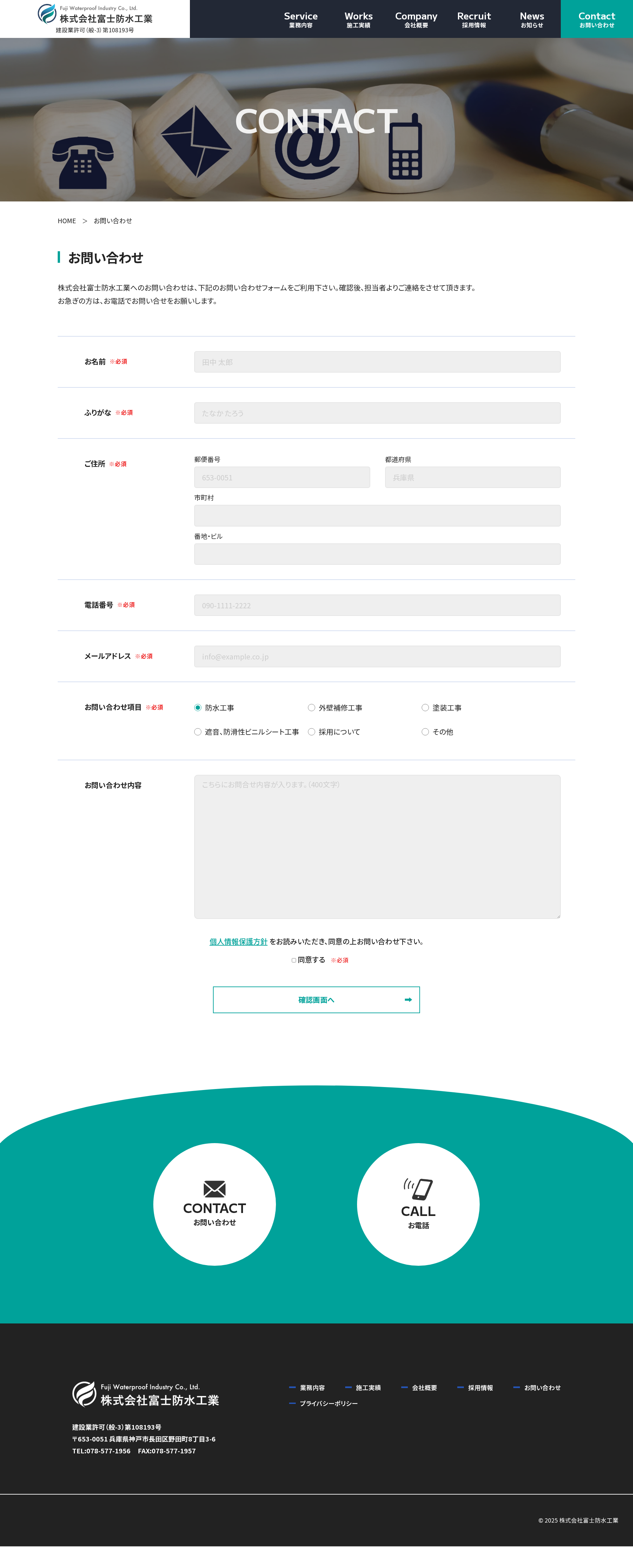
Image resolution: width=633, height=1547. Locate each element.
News (532, 19)
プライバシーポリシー (329, 1403)
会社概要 (424, 1387)
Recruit (474, 19)
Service (301, 19)
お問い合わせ (542, 1387)
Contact (597, 19)
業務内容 (312, 1387)
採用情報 (480, 1387)
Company (416, 19)
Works (359, 19)
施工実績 (368, 1387)
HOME (67, 220)
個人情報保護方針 (239, 941)
